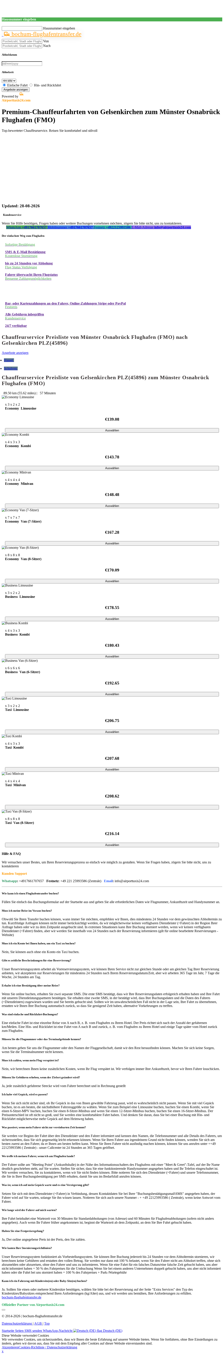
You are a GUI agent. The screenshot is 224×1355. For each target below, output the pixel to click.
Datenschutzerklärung (17, 1323)
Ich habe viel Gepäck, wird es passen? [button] (25, 1094)
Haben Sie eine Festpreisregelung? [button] (23, 1231)
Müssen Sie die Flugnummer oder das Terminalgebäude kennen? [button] (41, 1039)
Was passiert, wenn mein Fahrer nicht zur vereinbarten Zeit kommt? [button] (44, 1127)
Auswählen (112, 430)
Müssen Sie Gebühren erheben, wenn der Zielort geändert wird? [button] (41, 1077)
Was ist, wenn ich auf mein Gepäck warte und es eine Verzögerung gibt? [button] (45, 1185)
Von (46, 41)
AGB (38, 1323)
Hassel (9, 360)
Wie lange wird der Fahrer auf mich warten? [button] (29, 1210)
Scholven (11, 368)
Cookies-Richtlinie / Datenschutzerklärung (48, 1347)
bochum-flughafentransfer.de (45, 34)
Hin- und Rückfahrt (47, 85)
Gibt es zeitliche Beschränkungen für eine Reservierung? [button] (36, 960)
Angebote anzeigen (16, 89)
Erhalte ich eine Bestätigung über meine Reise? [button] (31, 985)
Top (47, 1323)
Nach (47, 46)
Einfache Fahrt (17, 85)
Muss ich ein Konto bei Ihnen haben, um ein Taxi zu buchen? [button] (39, 943)
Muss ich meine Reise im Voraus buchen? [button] (27, 910)
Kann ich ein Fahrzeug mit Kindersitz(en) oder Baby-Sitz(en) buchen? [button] (44, 1281)
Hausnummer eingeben (59, 28)
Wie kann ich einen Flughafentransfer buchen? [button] (30, 893)
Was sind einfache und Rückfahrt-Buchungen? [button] (30, 1014)
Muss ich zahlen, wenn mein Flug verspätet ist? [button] (30, 1060)
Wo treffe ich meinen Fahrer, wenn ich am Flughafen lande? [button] (38, 1156)
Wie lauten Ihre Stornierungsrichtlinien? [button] (27, 1248)
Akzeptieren (10, 1347)
